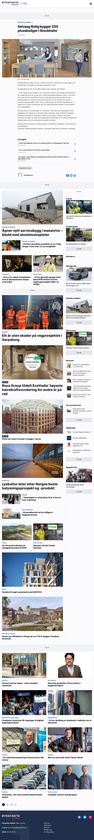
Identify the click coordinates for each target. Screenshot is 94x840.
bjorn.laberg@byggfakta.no (17, 827)
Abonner (47, 827)
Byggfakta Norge (25, 168)
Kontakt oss (48, 830)
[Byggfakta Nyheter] (10, 3)
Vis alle (79, 249)
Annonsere (47, 825)
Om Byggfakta (49, 832)
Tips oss (47, 823)
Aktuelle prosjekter (25, 22)
